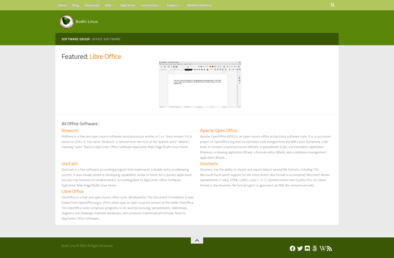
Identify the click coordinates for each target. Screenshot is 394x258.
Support (172, 5)
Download (92, 5)
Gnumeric (209, 163)
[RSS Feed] (329, 248)
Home (62, 5)
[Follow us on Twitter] (300, 248)
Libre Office (105, 56)
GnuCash (70, 163)
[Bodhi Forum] (315, 248)
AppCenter (127, 5)
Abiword (70, 130)
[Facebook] (293, 248)
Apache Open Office (218, 130)
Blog (75, 5)
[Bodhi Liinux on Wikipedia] (322, 248)
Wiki (108, 5)
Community (149, 5)
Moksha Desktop (199, 5)
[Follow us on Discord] (307, 248)
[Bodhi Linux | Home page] (79, 21)
